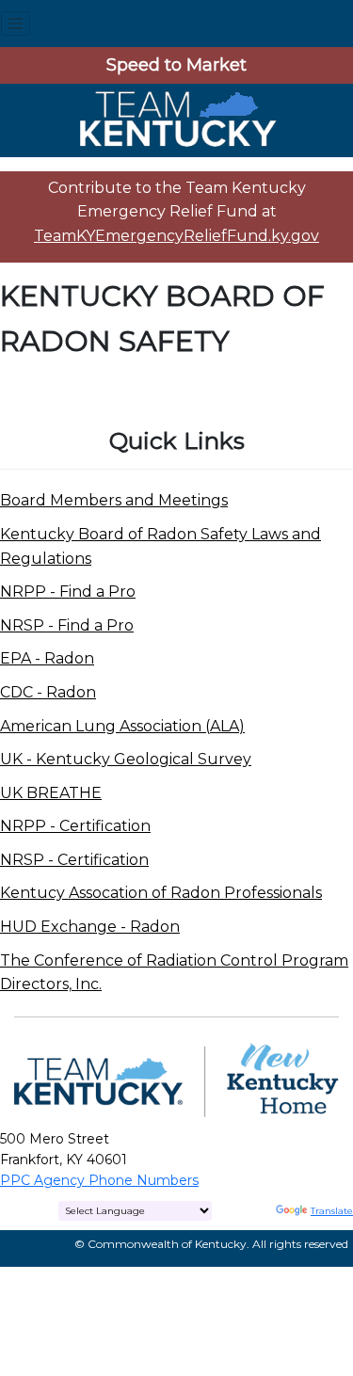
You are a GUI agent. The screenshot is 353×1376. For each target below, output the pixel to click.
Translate (332, 1211)
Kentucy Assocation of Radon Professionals (161, 893)
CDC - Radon (48, 692)
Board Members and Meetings (114, 500)
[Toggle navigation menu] (15, 23)
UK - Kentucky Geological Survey (125, 759)
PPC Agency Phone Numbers (99, 1180)
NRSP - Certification (74, 860)
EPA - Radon (47, 658)
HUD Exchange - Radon (90, 927)
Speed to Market (176, 65)
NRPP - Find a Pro (68, 591)
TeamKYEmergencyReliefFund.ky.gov (176, 236)
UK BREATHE (51, 793)
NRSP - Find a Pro (67, 625)
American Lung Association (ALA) (122, 726)
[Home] (177, 119)
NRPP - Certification (75, 826)
